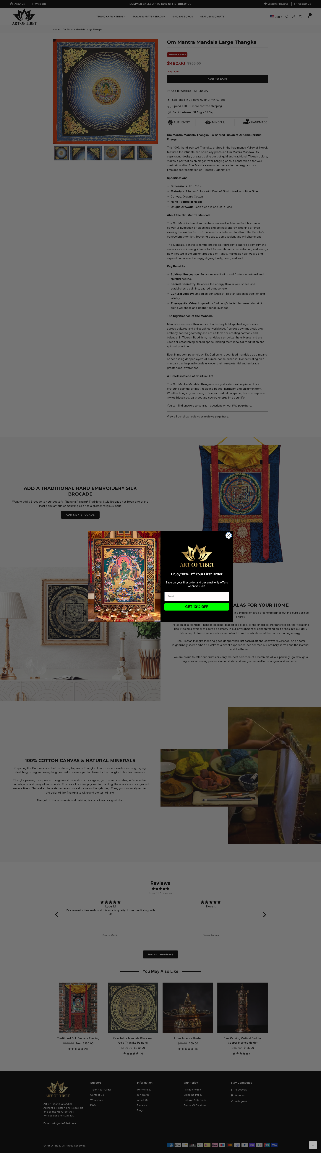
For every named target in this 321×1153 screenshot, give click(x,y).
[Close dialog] (228, 535)
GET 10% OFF (196, 607)
